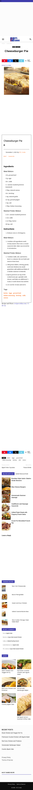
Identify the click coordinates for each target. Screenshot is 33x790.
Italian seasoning (9, 295)
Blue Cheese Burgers (18, 487)
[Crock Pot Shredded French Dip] (6, 526)
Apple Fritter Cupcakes (8, 467)
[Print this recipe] (4, 145)
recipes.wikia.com (20, 303)
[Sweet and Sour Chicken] (4, 605)
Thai (3, 686)
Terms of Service (7, 760)
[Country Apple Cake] (9, 698)
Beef (14, 47)
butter (6, 293)
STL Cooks (22, 152)
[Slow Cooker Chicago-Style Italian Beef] (5, 622)
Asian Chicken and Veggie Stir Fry (7, 671)
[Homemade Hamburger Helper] (24, 682)
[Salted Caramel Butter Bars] (4, 614)
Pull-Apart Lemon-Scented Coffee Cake (24, 718)
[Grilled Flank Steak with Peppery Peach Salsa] (6, 517)
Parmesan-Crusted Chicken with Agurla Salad (23, 672)
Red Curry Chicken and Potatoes (12, 741)
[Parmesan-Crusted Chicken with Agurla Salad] (24, 664)
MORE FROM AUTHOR (22, 474)
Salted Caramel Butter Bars (20, 611)
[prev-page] (3, 529)
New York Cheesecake (19, 586)
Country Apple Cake (8, 704)
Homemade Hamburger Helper (22, 689)
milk (23, 295)
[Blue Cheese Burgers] (6, 490)
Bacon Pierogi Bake (17, 594)
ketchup (18, 295)
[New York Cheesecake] (4, 588)
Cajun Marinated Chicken (15, 637)
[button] (3, 39)
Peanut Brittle (27, 467)
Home (3, 43)
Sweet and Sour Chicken (19, 603)
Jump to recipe (6, 65)
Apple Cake (9, 633)
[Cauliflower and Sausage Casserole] (6, 508)
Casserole (9, 43)
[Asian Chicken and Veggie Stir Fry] (9, 664)
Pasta (19, 686)
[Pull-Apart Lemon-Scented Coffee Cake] (24, 704)
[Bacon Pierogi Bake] (4, 597)
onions (6, 298)
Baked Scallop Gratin (13, 641)
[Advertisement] (16, 19)
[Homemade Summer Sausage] (6, 501)
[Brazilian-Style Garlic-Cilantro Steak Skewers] (6, 481)
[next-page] (6, 529)
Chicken (4, 668)
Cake (3, 702)
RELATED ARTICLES (8, 474)
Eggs (10, 293)
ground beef (17, 293)
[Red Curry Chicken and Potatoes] (9, 682)
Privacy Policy (6, 757)
